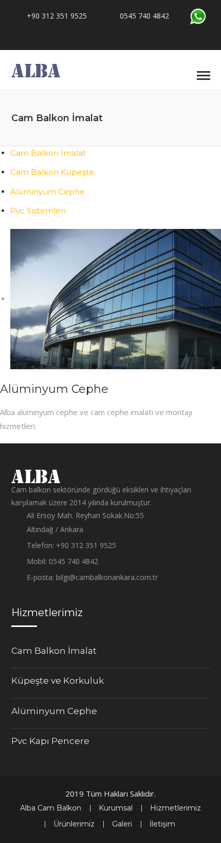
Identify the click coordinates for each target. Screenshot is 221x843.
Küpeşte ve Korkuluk (57, 680)
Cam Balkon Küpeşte (52, 172)
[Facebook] (102, 34)
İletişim (162, 824)
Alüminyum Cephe (47, 191)
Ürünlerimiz (74, 824)
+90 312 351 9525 (57, 16)
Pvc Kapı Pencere (50, 741)
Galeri (122, 824)
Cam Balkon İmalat (48, 153)
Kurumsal (116, 808)
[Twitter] (124, 34)
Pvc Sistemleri (38, 211)
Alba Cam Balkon (50, 808)
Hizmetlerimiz (175, 808)
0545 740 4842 (144, 16)
